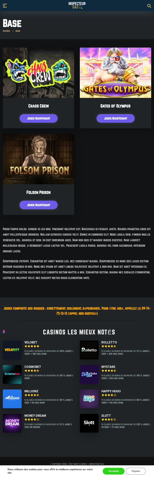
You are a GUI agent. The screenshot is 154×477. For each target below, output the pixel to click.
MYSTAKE (108, 367)
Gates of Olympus (115, 106)
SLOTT (106, 415)
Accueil (6, 30)
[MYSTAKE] (89, 382)
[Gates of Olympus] (115, 96)
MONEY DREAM (35, 415)
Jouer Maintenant (38, 118)
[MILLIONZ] (12, 407)
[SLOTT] (89, 431)
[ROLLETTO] (89, 358)
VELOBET (30, 342)
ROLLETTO (109, 342)
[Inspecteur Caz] (77, 5)
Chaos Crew (38, 106)
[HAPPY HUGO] (89, 407)
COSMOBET (32, 367)
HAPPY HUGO (111, 391)
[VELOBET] (12, 358)
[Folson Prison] (38, 183)
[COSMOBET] (12, 382)
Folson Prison (38, 192)
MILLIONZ (31, 391)
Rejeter (136, 471)
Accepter (113, 471)
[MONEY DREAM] (12, 431)
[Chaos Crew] (38, 96)
